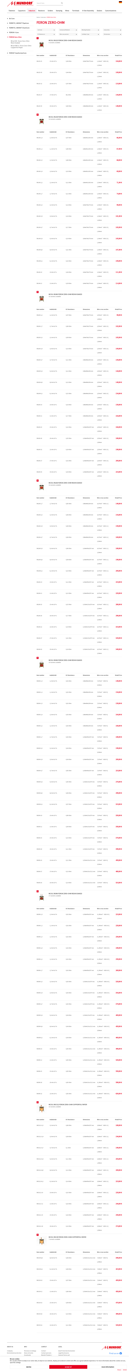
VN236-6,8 (39, 560)
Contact (44, 1347)
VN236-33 (39, 649)
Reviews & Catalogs (30, 1351)
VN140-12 (39, 283)
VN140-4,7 (39, 227)
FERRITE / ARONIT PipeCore (19, 23)
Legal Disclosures (63, 1353)
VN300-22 (39, 860)
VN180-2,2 (39, 315)
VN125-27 (39, 95)
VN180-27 (39, 461)
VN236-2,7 (39, 504)
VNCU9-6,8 (40, 1258)
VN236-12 (39, 593)
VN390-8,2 (39, 1037)
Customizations (110, 11)
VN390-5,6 (39, 1015)
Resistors (41, 11)
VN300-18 (39, 849)
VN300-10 (39, 815)
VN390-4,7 (39, 1004)
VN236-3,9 (39, 526)
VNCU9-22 (39, 1325)
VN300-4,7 (39, 770)
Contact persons (46, 1353)
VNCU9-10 (39, 1280)
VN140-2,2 (39, 182)
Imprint (125, 1369)
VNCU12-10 (40, 1192)
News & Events (28, 1353)
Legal (60, 1347)
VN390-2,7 (39, 970)
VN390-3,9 (39, 993)
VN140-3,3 (39, 205)
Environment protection (14, 1353)
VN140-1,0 (39, 138)
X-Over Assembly (88, 11)
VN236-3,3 (39, 515)
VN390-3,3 (39, 981)
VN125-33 (39, 106)
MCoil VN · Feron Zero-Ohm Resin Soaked (20, 42)
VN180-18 (39, 438)
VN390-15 (39, 1071)
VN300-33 (39, 883)
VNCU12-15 (40, 1215)
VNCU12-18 (40, 1226)
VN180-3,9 (39, 349)
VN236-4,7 (39, 537)
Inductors (32, 11)
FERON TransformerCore (17, 53)
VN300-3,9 (39, 759)
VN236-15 (39, 604)
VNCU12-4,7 (40, 1148)
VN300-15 (39, 838)
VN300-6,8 (39, 793)
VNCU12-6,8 (40, 1170)
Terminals (75, 11)
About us (10, 1347)
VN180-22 (39, 449)
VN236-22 (39, 627)
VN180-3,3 (39, 337)
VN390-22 (39, 1094)
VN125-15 (39, 61)
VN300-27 (39, 871)
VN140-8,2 (39, 261)
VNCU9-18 (39, 1314)
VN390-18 (39, 1082)
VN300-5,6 (39, 782)
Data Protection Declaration (66, 1351)
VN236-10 (39, 582)
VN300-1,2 (39, 692)
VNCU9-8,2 (40, 1269)
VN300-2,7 (39, 737)
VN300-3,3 (39, 748)
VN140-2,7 (39, 194)
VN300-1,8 (39, 714)
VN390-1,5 (39, 937)
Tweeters (12, 11)
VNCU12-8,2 (40, 1181)
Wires (67, 11)
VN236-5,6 (39, 548)
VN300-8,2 (39, 804)
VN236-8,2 (39, 571)
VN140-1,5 (39, 160)
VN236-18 (39, 616)
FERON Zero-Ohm (15, 37)
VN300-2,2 (39, 726)
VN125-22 (39, 83)
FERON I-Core (14, 32)
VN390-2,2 (39, 959)
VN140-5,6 (39, 238)
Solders (50, 11)
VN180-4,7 (39, 360)
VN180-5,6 (39, 371)
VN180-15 (39, 427)
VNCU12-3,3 (40, 1125)
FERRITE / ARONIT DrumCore (19, 28)
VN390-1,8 (39, 948)
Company (10, 1351)
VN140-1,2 (39, 149)
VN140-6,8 (39, 250)
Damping (59, 11)
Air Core (12, 18)
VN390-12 (39, 1060)
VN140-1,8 (39, 171)
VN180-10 (39, 405)
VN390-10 (39, 1049)
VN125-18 (39, 72)
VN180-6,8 (39, 382)
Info (25, 1347)
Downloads (27, 1355)
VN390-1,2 (39, 925)
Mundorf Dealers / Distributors (46, 1356)
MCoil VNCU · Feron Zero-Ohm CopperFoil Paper (21, 46)
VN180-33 (39, 472)
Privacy (119, 1369)
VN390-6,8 (39, 1026)
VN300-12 (39, 827)
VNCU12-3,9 (40, 1136)
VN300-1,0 (39, 681)
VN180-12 (39, 416)
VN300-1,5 (39, 703)
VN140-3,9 (39, 216)
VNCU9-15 (39, 1303)
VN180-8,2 (39, 393)
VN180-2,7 (39, 326)
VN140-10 (39, 272)
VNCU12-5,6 (40, 1159)
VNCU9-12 (39, 1291)
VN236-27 (39, 638)
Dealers (99, 11)
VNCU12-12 (40, 1204)
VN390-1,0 (39, 914)
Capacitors (21, 11)
